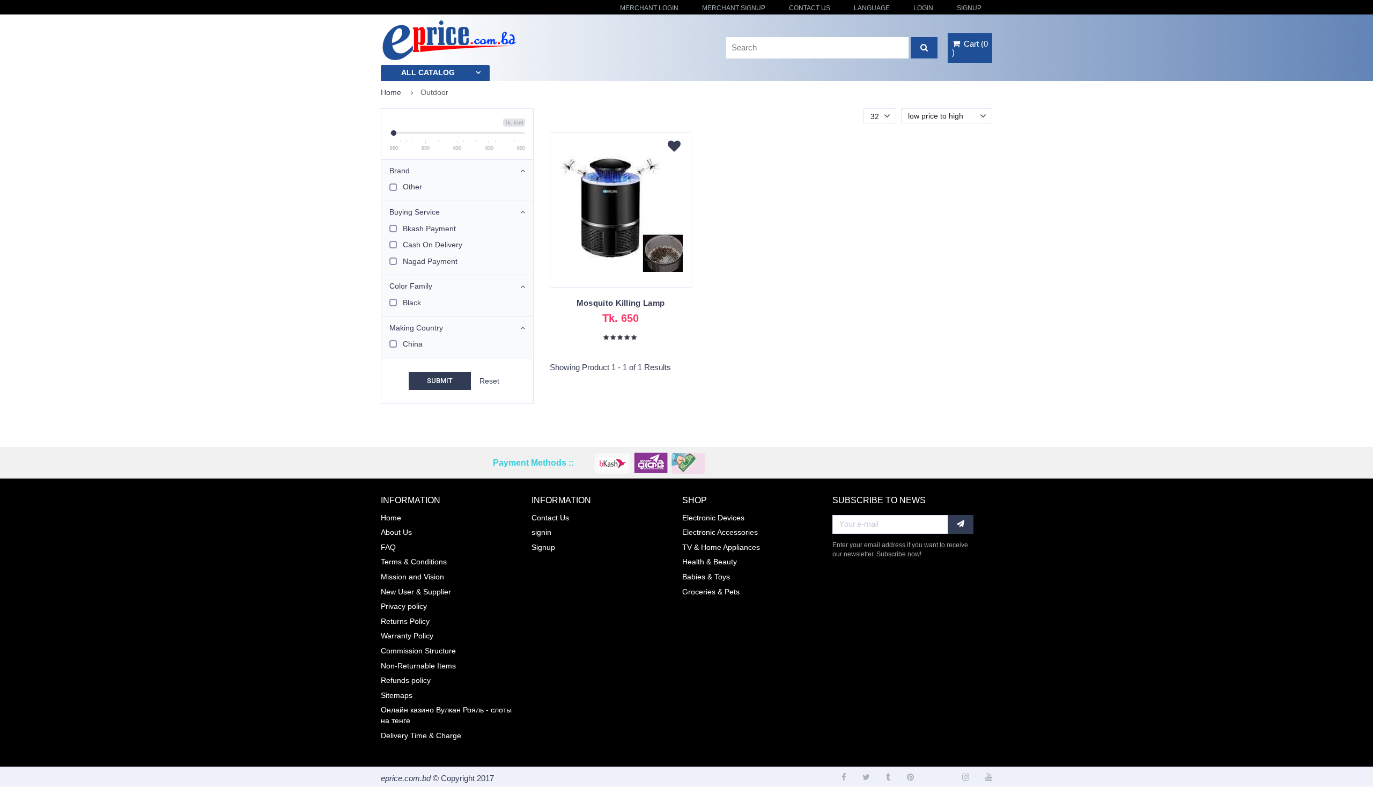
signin (541, 532)
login (923, 8)
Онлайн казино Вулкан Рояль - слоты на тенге (446, 715)
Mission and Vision (412, 576)
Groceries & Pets (711, 591)
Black (412, 302)
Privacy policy (404, 606)
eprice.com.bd (406, 778)
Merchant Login (649, 8)
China (413, 344)
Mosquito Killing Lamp (621, 302)
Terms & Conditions (414, 561)
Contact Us (809, 8)
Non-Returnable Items (418, 665)
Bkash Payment (429, 228)
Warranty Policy (407, 635)
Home (391, 92)
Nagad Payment (430, 261)
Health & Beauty (709, 561)
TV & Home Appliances (721, 547)
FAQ (388, 547)
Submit (440, 381)
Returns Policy (405, 621)
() (970, 48)
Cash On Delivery (432, 244)
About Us (396, 532)
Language (872, 8)
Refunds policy (406, 680)
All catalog (428, 72)
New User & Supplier (416, 591)
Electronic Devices (713, 517)
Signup (969, 8)
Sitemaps (396, 695)
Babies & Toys (706, 576)
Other (412, 186)
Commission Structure (418, 650)
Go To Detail (620, 215)
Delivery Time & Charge (421, 735)
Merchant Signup (733, 8)
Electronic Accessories (720, 532)
